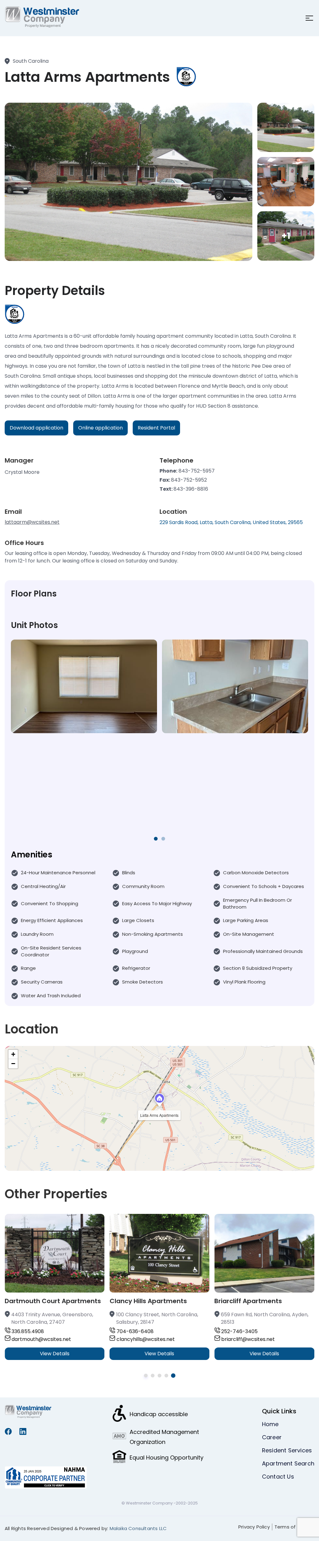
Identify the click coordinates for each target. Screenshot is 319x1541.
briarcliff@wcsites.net (143, 1339)
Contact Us (278, 1476)
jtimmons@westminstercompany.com (261, 1346)
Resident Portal (156, 427)
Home (270, 1424)
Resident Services (287, 1450)
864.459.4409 (238, 1331)
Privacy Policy (254, 1527)
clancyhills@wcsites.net (41, 1339)
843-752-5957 (197, 470)
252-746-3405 (135, 1331)
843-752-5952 (189, 479)
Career (272, 1437)
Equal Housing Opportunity (166, 1457)
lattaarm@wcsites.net (32, 522)
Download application (36, 427)
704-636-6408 (30, 1331)
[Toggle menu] (307, 18)
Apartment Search (288, 1463)
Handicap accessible (159, 1414)
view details (54, 1353)
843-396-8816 (191, 489)
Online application (100, 427)
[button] (159, 1100)
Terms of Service (294, 1527)
